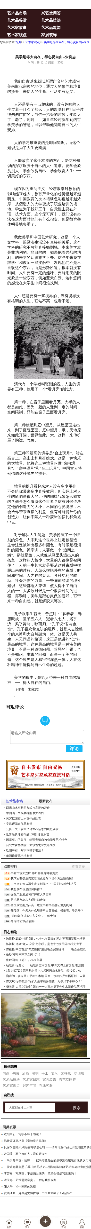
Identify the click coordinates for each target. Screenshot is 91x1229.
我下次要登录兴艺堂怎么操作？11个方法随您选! (42, 878)
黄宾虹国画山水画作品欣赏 (23, 818)
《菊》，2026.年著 (24, 960)
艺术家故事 (17, 27)
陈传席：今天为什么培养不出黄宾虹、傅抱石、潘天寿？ (47, 910)
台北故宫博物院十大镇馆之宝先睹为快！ (32, 845)
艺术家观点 (17, 35)
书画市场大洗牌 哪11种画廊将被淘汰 (34, 873)
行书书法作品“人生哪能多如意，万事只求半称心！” (44, 981)
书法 (15, 1073)
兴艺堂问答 (51, 13)
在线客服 (46, 1085)
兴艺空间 (29, 1085)
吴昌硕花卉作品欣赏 (19, 823)
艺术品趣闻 (51, 27)
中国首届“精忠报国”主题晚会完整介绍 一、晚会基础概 (46, 949)
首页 (18, 42)
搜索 (77, 1108)
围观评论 (15, 707)
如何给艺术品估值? (23, 921)
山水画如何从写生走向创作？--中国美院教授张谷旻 (44, 884)
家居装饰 (49, 35)
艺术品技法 (51, 20)
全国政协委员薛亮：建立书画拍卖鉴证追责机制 (41, 905)
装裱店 (66, 1073)
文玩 (54, 1073)
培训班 (79, 1073)
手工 (44, 1073)
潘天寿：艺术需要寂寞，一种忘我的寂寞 (30, 1180)
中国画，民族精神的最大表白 (25, 813)
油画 (25, 1073)
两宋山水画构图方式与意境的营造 (28, 807)
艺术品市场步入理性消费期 (28, 900)
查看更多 (78, 866)
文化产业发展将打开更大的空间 (31, 894)
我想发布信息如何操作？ (27, 889)
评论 (74, 748)
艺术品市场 (17, 13)
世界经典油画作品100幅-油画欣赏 (27, 834)
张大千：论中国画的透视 (20, 1186)
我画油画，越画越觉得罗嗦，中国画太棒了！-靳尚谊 (38, 1193)
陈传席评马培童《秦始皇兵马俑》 (26, 1140)
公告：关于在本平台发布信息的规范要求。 (33, 829)
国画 (6, 1073)
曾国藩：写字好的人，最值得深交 (26, 1154)
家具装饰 (49, 1079)
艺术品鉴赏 (17, 20)
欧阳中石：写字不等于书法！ (25, 850)
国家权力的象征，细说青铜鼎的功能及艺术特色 (36, 839)
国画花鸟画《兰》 (24, 954)
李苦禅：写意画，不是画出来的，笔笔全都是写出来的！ (40, 1173)
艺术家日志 (31, 1079)
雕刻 (35, 1073)
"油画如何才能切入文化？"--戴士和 (33, 916)
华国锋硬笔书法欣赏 (19, 855)
